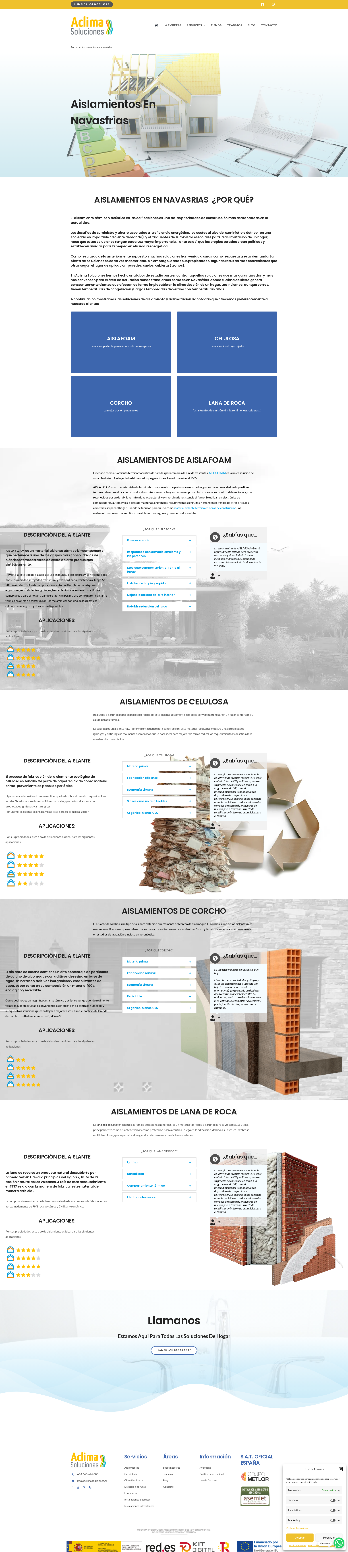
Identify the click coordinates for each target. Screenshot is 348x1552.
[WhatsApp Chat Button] (339, 1542)
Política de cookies (297, 1545)
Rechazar (329, 1537)
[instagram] (78, 1487)
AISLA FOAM (217, 473)
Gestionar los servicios (297, 1528)
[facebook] (72, 1487)
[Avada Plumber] (92, 17)
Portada (75, 47)
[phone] (90, 1487)
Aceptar (300, 1537)
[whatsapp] (84, 1487)
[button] (341, 1469)
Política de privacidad (318, 1545)
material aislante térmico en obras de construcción (205, 508)
